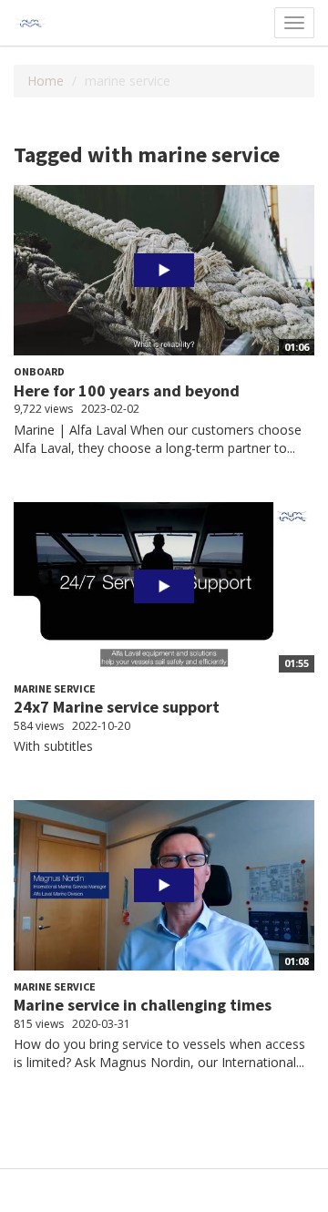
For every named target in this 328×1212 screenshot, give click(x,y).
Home (45, 80)
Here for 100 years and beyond (127, 390)
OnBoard (39, 371)
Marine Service (55, 688)
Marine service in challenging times (143, 1004)
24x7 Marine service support (117, 706)
